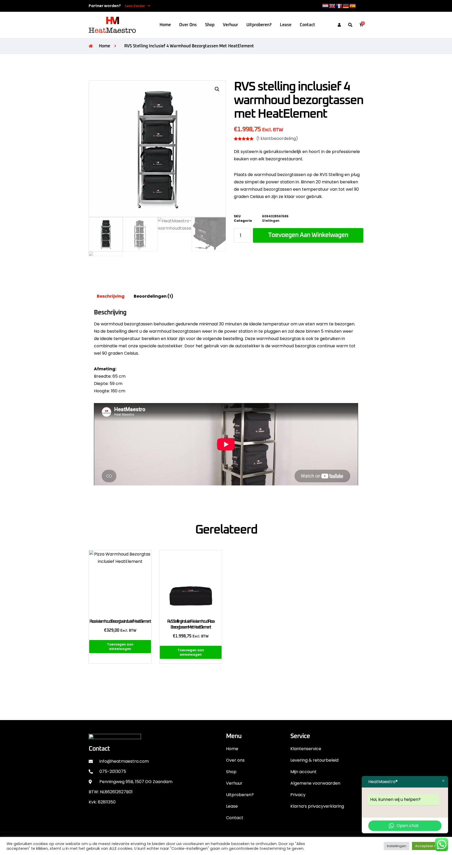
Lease (285, 25)
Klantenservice (305, 749)
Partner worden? (105, 5)
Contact (307, 25)
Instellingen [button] (396, 845)
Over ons (188, 25)
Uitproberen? (259, 25)
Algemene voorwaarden (315, 783)
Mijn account (303, 772)
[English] (332, 6)
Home (165, 25)
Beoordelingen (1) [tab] (153, 296)
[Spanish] (352, 6)
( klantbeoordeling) (277, 138)
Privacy (298, 795)
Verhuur (230, 25)
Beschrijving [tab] (111, 296)
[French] (339, 6)
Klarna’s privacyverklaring (317, 806)
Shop (209, 25)
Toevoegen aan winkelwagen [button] (120, 646)
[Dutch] (325, 6)
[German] (346, 6)
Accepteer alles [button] (428, 845)
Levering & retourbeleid (314, 760)
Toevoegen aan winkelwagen (308, 235)
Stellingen (270, 220)
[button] (350, 25)
